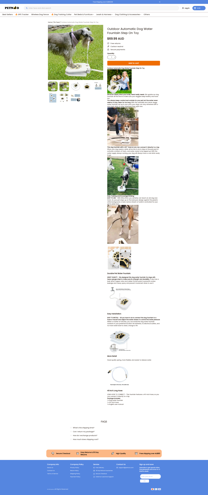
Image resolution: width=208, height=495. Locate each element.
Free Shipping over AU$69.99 (103, 2)
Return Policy (74, 471)
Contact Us (51, 471)
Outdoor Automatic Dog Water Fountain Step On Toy (79, 22)
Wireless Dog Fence (40, 14)
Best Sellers (7, 14)
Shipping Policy (75, 474)
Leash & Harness (103, 14)
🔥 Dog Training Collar (61, 14)
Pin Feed (57, 22)
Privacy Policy (74, 468)
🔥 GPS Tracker (22, 14)
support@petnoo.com (126, 468)
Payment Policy (75, 477)
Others (147, 14)
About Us (50, 468)
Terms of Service (52, 474)
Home (50, 22)
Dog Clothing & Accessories (127, 14)
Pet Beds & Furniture (83, 14)
